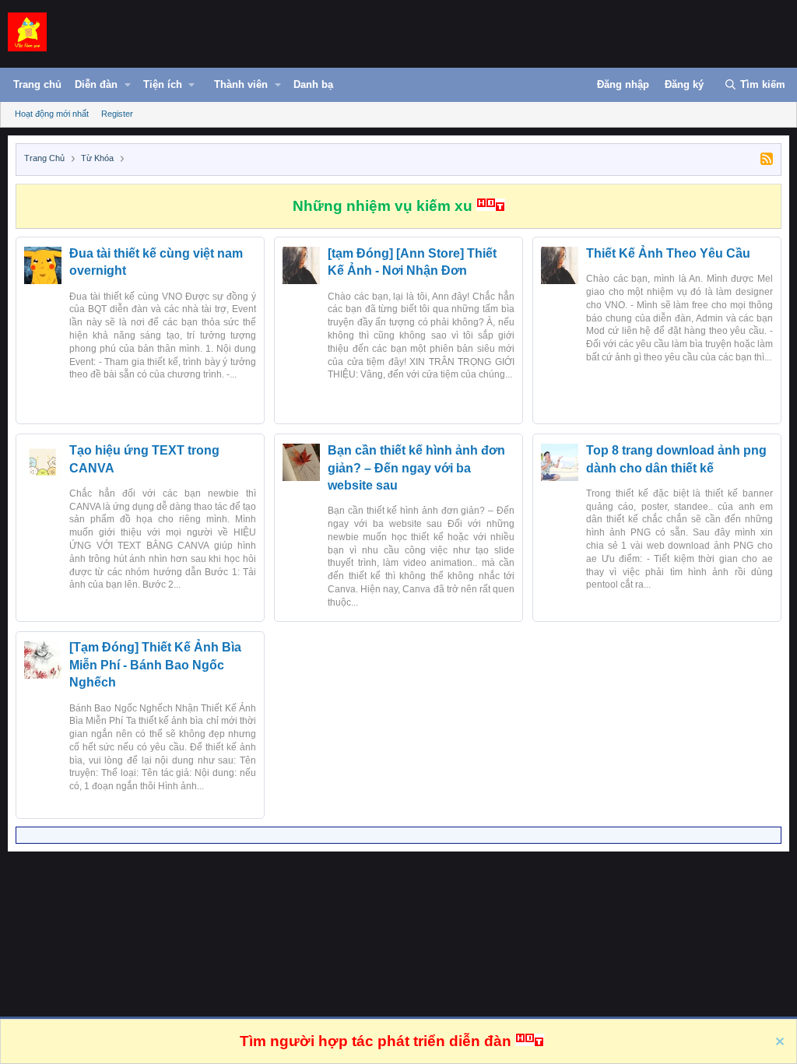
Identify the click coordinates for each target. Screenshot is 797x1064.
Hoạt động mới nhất (52, 113)
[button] (127, 85)
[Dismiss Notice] (778, 1043)
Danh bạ (313, 84)
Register (117, 113)
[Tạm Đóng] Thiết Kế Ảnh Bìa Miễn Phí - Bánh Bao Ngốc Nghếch (155, 665)
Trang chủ (37, 84)
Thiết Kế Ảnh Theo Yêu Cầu (668, 253)
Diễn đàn (96, 84)
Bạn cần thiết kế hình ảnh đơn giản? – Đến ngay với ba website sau (416, 468)
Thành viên (241, 84)
